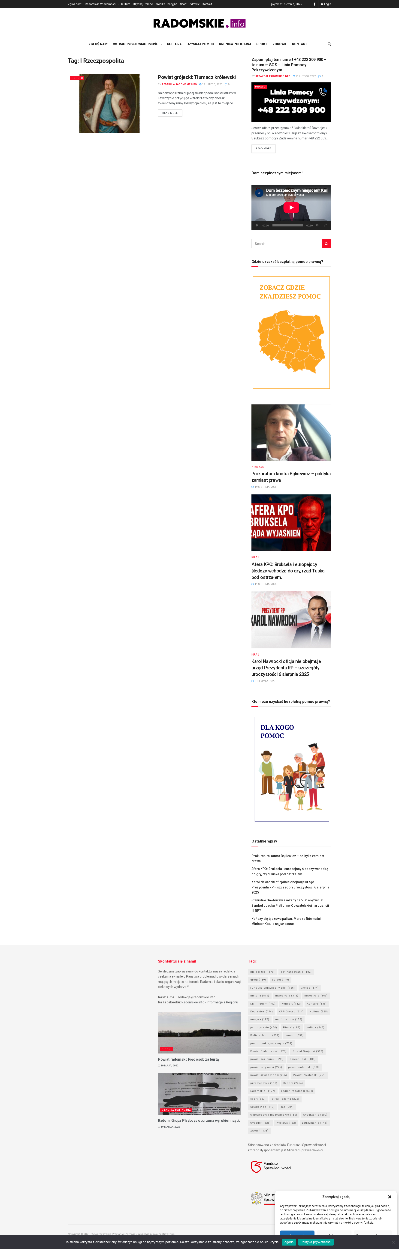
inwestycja (286, 995)
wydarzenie (315, 1114)
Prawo (260, 86)
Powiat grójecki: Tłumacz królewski (197, 77)
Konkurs (317, 1003)
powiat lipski (303, 1059)
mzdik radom (288, 1019)
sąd (287, 1106)
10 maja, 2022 (169, 1065)
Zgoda (288, 1242)
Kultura (125, 4)
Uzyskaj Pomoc (143, 4)
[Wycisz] (317, 225)
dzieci (280, 979)
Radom (293, 1083)
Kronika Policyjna (166, 4)
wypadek (260, 1122)
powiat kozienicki (267, 1059)
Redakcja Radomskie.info (179, 84)
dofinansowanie (296, 971)
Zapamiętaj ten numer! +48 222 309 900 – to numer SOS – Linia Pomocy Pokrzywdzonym (288, 64)
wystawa (286, 1122)
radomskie (262, 1090)
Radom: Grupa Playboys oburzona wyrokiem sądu (199, 1120)
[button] (389, 1197)
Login (327, 4)
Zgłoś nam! (75, 4)
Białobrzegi (262, 971)
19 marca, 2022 (170, 1126)
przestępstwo (263, 1083)
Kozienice (261, 1011)
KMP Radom (263, 1003)
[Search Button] (326, 243)
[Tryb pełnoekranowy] (325, 225)
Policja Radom (264, 1035)
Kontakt (207, 4)
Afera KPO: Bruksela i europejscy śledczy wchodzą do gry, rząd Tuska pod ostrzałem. (287, 571)
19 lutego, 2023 (211, 84)
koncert (291, 1003)
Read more (170, 112)
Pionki (167, 1049)
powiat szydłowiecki (268, 1075)
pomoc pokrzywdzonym (271, 1043)
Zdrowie (194, 4)
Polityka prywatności (316, 1242)
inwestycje (316, 995)
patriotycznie (263, 1027)
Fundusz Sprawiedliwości (272, 987)
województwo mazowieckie (273, 1114)
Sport (183, 4)
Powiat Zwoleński (309, 1075)
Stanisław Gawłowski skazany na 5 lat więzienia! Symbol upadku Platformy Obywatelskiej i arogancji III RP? (290, 905)
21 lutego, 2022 (305, 76)
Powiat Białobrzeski (268, 1051)
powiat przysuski (266, 1067)
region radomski (297, 1090)
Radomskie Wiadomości (100, 4)
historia (259, 995)
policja (315, 1027)
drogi (258, 979)
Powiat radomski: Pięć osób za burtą (188, 1059)
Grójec (77, 78)
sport (258, 1098)
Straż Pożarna (285, 1098)
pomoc (294, 1035)
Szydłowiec (262, 1106)
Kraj (255, 557)
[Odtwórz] (257, 225)
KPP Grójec (291, 1011)
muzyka (259, 1019)
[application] (291, 207)
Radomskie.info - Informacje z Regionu (209, 1002)
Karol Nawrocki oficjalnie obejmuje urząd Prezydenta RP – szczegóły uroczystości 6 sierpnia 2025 (286, 668)
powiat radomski (304, 1067)
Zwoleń (259, 1130)
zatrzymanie (314, 1122)
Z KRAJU (257, 467)
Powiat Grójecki (308, 1051)
